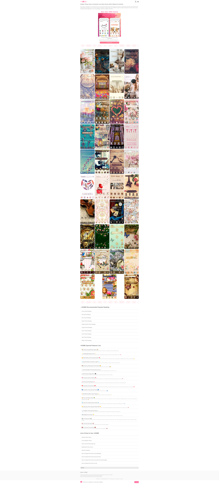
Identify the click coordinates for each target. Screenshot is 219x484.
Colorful (134, 45)
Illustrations (122, 45)
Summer (110, 45)
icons (83, 45)
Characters (89, 45)
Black (116, 45)
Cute (94, 45)
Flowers (128, 45)
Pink (105, 45)
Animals (99, 45)
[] (137, 467)
